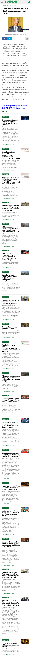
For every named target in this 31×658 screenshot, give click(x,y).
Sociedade (5, 5)
